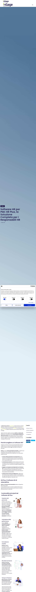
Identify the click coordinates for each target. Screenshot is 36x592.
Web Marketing (29, 432)
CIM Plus (14, 428)
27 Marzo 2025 (3, 222)
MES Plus (4, 429)
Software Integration (29, 430)
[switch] (13, 299)
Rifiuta (7, 305)
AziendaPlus (11, 425)
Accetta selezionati (18, 305)
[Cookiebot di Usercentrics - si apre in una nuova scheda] (31, 286)
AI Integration (28, 434)
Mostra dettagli (31, 302)
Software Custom (29, 428)
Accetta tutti (29, 305)
